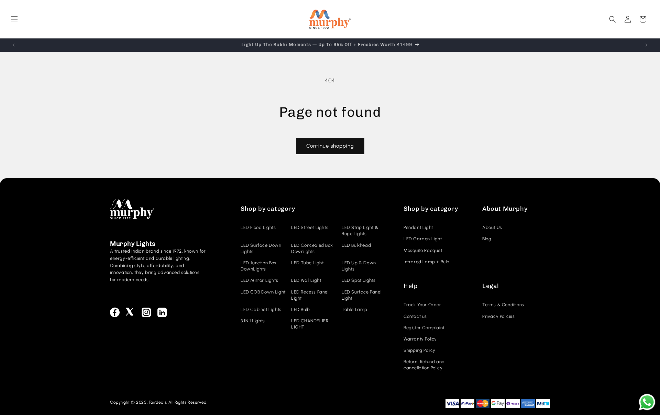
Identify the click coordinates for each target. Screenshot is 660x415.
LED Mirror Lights (259, 280)
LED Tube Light (307, 262)
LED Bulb (300, 309)
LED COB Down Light (263, 292)
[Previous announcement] (13, 44)
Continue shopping (330, 146)
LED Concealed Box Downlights (312, 248)
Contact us (415, 316)
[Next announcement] (646, 44)
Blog (486, 238)
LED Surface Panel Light (361, 295)
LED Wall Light (306, 280)
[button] (14, 19)
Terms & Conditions (503, 304)
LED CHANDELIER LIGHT (309, 324)
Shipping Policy (420, 350)
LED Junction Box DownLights (259, 266)
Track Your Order (422, 304)
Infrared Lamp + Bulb (427, 261)
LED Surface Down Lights (261, 248)
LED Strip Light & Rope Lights (360, 230)
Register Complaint (424, 327)
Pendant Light (418, 227)
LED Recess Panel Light (310, 295)
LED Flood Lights (258, 227)
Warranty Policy (420, 339)
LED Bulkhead (356, 245)
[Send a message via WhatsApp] (647, 402)
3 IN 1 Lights (253, 320)
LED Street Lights (309, 227)
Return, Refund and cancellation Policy (424, 364)
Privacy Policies (498, 316)
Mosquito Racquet (423, 250)
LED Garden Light (423, 238)
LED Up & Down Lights (359, 266)
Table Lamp (354, 309)
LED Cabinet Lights (261, 309)
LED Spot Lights (359, 280)
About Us (492, 227)
